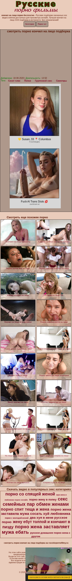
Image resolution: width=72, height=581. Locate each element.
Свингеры (61, 80)
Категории (29, 24)
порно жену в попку (42, 499)
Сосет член (14, 80)
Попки (27, 80)
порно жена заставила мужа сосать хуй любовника (36, 511)
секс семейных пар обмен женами (36, 501)
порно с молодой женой (16, 518)
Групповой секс (43, 80)
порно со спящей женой (30, 494)
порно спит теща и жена (25, 509)
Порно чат (42, 24)
